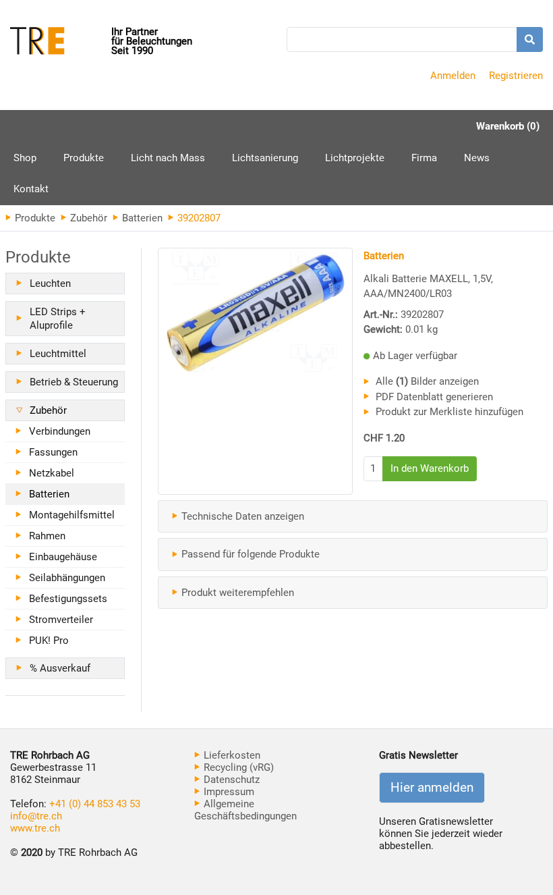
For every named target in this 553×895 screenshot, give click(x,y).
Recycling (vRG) (237, 767)
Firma (424, 158)
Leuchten (50, 283)
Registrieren (516, 76)
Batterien (141, 218)
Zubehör (87, 218)
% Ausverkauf (60, 668)
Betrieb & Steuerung (74, 382)
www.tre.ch (35, 828)
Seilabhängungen (67, 578)
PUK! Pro (49, 640)
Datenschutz (230, 780)
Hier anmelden (431, 787)
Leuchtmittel (58, 354)
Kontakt (31, 189)
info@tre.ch (36, 816)
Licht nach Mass (168, 158)
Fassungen (53, 452)
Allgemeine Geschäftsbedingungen (245, 810)
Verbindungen (59, 431)
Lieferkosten (230, 755)
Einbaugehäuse (63, 557)
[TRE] (60, 42)
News (477, 158)
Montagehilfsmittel (72, 515)
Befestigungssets (68, 599)
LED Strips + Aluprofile (58, 318)
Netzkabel (51, 473)
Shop (24, 158)
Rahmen (47, 536)
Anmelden (452, 76)
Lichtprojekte (354, 158)
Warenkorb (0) (508, 126)
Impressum (227, 792)
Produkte (83, 163)
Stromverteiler (61, 620)
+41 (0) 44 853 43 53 (94, 804)
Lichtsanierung (265, 158)
